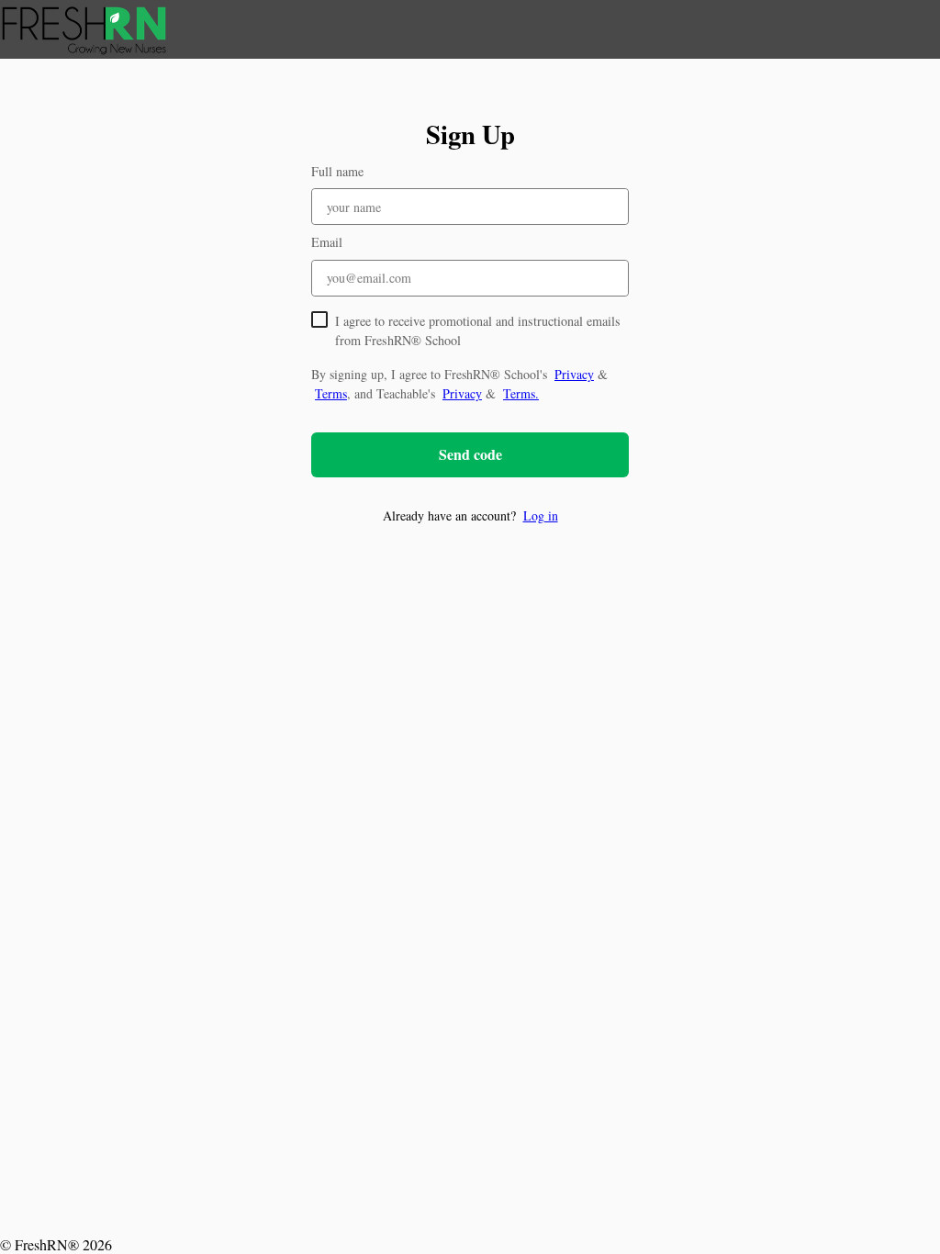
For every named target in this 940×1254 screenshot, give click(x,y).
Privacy (574, 374)
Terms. (521, 393)
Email (326, 242)
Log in (540, 515)
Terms (331, 393)
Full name (337, 171)
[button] (470, 515)
